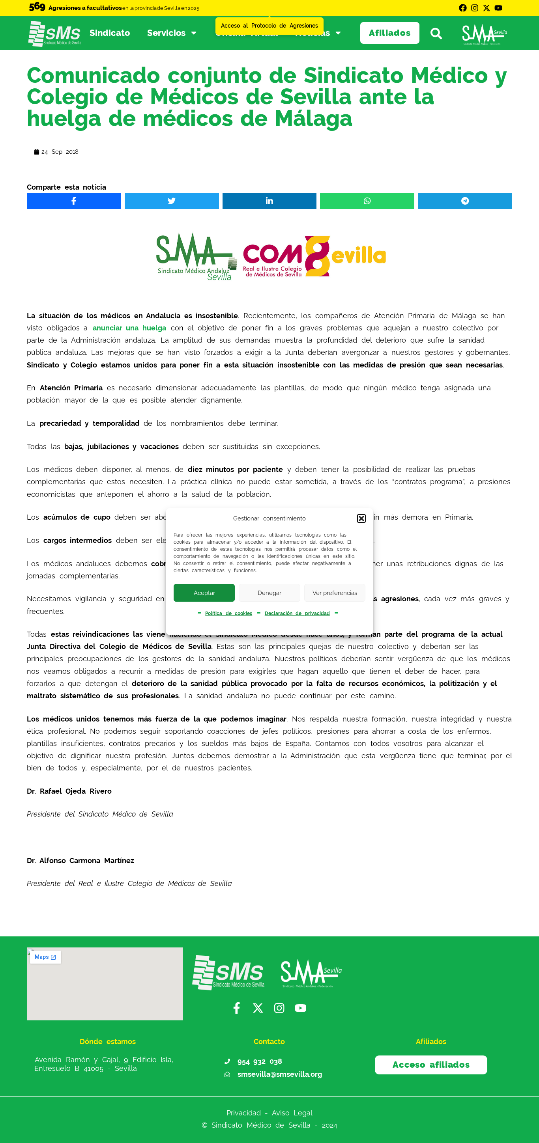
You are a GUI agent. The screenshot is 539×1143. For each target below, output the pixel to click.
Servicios (166, 33)
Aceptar (204, 593)
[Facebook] (463, 8)
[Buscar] (439, 33)
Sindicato (110, 33)
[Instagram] (475, 8)
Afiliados (390, 33)
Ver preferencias (335, 593)
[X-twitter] (486, 8)
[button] (361, 518)
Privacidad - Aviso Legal (269, 1113)
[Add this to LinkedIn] (270, 201)
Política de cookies (228, 613)
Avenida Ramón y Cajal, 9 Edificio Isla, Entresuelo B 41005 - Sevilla (104, 1063)
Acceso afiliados (431, 1064)
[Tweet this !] (172, 201)
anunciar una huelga (129, 328)
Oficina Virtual (246, 33)
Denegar (269, 593)
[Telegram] (465, 201)
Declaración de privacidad (297, 613)
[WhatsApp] (367, 201)
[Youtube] (498, 8)
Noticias (312, 33)
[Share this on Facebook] (74, 201)
